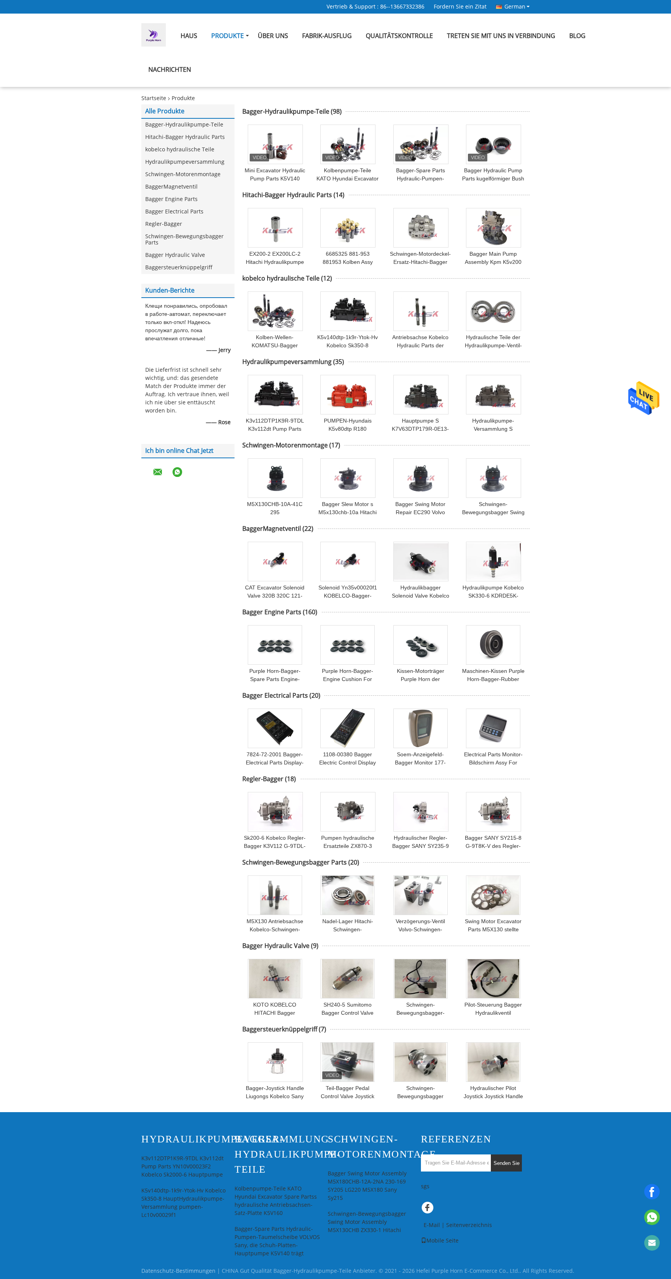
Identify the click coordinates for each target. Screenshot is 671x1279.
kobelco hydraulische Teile (179, 149)
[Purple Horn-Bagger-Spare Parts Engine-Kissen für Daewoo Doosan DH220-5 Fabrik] (275, 645)
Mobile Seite (442, 1240)
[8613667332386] (652, 1217)
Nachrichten (169, 69)
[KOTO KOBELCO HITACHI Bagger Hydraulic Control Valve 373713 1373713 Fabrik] (275, 978)
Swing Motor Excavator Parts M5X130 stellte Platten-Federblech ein (493, 929)
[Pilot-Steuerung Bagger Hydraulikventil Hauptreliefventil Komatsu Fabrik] (493, 978)
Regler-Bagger (163, 224)
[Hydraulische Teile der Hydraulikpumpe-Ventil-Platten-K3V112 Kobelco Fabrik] (493, 311)
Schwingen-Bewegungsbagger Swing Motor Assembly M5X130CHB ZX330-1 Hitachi (367, 1222)
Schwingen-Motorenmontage (183, 174)
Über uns (273, 36)
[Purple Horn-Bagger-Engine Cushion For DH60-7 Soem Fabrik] (347, 645)
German (514, 6)
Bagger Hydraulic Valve (175, 255)
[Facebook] (652, 1192)
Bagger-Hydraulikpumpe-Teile (184, 124)
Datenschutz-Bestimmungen (178, 1271)
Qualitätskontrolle (399, 36)
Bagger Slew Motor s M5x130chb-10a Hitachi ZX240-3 (347, 512)
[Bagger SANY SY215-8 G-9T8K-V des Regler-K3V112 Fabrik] (493, 812)
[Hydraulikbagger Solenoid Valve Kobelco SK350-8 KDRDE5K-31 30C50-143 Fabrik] (420, 561)
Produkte (227, 36)
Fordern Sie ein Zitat (460, 6)
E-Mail (432, 1225)
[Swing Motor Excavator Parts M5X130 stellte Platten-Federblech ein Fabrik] (493, 895)
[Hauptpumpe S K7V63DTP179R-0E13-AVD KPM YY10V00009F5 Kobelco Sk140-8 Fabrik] (420, 394)
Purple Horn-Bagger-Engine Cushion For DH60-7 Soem (347, 679)
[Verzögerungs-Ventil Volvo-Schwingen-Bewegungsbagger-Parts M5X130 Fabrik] (420, 895)
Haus (189, 36)
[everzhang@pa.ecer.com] (652, 1243)
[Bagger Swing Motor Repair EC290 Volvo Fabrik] (420, 478)
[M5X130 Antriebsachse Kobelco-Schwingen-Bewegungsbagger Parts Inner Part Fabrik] (275, 895)
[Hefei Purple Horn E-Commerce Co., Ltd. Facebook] (428, 1209)
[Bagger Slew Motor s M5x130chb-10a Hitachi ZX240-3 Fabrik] (347, 478)
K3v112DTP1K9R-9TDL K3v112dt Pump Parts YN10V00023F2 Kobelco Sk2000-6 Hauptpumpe (182, 1166)
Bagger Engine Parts (171, 199)
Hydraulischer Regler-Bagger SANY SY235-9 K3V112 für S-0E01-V (420, 846)
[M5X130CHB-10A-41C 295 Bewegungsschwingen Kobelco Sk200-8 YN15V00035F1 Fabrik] (275, 478)
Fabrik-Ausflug (327, 36)
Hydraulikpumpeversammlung (184, 162)
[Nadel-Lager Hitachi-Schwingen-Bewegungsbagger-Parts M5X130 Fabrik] (347, 895)
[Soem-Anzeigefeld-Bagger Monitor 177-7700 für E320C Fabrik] (420, 728)
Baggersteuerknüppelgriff (178, 267)
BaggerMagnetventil (171, 187)
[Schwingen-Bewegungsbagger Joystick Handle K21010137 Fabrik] (420, 1062)
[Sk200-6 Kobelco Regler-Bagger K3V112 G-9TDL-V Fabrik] (275, 812)
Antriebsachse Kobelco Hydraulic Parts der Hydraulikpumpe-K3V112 (420, 345)
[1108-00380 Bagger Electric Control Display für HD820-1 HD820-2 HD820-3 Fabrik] (347, 728)
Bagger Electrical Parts (174, 211)
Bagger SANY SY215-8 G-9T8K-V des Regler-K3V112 (493, 846)
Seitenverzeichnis (469, 1225)
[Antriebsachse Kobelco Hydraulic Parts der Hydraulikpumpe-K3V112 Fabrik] (420, 311)
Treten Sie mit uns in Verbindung (501, 36)
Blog (577, 36)
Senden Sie (507, 1163)
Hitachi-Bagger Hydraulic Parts (185, 137)
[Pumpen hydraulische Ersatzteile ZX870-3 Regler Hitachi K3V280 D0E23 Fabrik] (347, 812)
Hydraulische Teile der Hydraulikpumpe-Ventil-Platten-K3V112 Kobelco (493, 345)
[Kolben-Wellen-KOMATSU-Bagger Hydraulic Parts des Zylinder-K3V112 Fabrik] (275, 311)
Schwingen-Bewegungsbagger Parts (184, 239)
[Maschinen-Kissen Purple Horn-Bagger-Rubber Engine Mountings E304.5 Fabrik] (493, 645)
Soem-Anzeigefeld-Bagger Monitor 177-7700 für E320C (420, 762)
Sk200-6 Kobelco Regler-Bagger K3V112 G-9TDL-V (275, 846)
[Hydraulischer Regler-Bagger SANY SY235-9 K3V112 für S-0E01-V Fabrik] (420, 812)
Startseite (153, 98)
